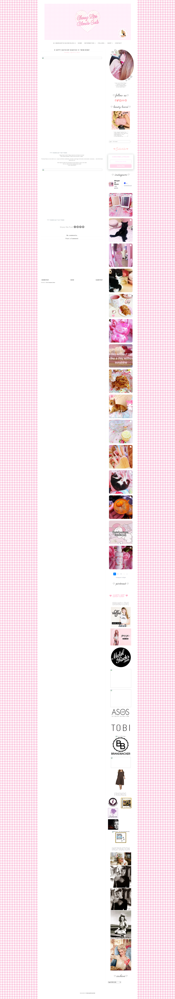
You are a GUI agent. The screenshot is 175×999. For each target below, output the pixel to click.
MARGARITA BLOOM (90, 993)
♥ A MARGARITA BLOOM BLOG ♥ (64, 43)
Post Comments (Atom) (50, 282)
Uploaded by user (56, 152)
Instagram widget (121, 577)
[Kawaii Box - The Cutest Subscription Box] (121, 831)
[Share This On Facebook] (75, 228)
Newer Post (45, 280)
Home (72, 280)
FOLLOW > (101, 43)
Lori (59, 219)
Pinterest (65, 152)
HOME (80, 43)
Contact (118, 43)
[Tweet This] (77, 228)
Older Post (99, 280)
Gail (61, 152)
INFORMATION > (90, 43)
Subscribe (121, 166)
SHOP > (110, 43)
